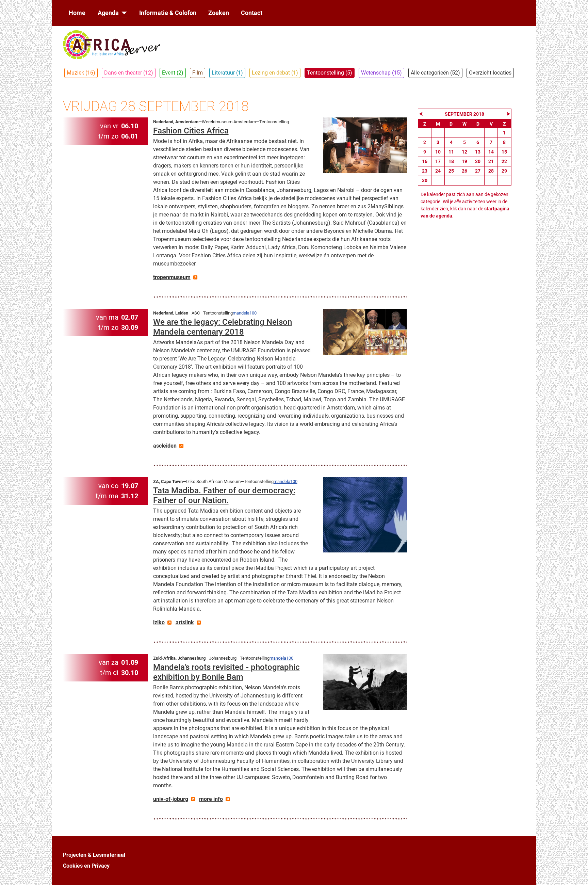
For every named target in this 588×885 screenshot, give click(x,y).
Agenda (108, 13)
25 (451, 171)
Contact (251, 13)
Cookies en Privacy (86, 866)
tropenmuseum (172, 277)
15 (504, 152)
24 (438, 171)
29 (504, 171)
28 (491, 171)
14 (491, 152)
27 (477, 171)
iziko (159, 622)
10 (438, 152)
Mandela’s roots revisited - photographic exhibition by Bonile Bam (226, 672)
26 (464, 171)
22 (504, 161)
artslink (185, 622)
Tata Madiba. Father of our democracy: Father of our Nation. (224, 495)
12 (464, 152)
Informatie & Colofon (167, 13)
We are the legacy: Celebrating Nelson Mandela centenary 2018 (222, 327)
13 (477, 152)
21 (491, 161)
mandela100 (245, 313)
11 (451, 152)
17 (438, 161)
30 (424, 180)
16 (424, 161)
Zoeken (218, 13)
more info (211, 799)
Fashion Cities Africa (191, 130)
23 (424, 171)
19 (464, 161)
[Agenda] (123, 13)
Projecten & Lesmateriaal (94, 855)
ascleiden (165, 445)
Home (77, 13)
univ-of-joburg (170, 799)
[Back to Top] (576, 872)
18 (451, 161)
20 (477, 161)
